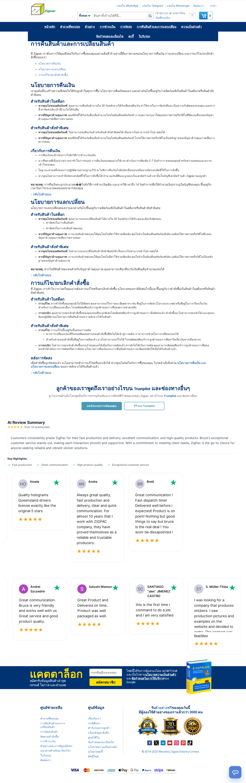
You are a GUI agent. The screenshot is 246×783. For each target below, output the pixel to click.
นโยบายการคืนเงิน (49, 63)
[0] (203, 15)
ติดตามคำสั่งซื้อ (49, 736)
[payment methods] (123, 770)
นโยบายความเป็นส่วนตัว (160, 674)
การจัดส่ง (126, 26)
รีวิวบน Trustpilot (144, 405)
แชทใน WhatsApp (128, 5)
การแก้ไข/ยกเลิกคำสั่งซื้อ (53, 74)
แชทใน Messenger (178, 5)
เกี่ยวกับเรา (94, 718)
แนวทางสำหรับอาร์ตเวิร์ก (55, 750)
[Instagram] (176, 742)
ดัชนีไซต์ (93, 756)
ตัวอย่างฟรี (163, 708)
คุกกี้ (131, 36)
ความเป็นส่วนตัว (191, 26)
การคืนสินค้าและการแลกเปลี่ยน (156, 26)
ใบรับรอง (144, 36)
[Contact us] (235, 772)
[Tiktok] (190, 742)
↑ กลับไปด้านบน (41, 194)
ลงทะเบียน (179, 13)
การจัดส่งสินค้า (49, 731)
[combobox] (115, 15)
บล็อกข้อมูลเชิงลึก (98, 732)
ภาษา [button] (213, 5)
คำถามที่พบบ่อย (70, 26)
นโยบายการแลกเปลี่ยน (52, 69)
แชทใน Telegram (152, 5)
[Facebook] (149, 742)
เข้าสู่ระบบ (161, 13)
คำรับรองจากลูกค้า (99, 727)
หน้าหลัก (49, 26)
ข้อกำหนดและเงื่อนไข (109, 36)
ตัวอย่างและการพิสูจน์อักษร (56, 746)
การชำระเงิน (107, 26)
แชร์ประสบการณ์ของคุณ (101, 405)
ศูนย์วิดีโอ (94, 737)
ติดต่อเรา (198, 5)
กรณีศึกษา (94, 723)
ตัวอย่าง (90, 26)
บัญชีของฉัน (162, 17)
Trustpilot (142, 388)
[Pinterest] (183, 742)
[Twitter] (156, 742)
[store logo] (54, 9)
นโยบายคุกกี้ (95, 751)
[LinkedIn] (163, 742)
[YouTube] (169, 742)
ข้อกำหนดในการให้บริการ (148, 678)
